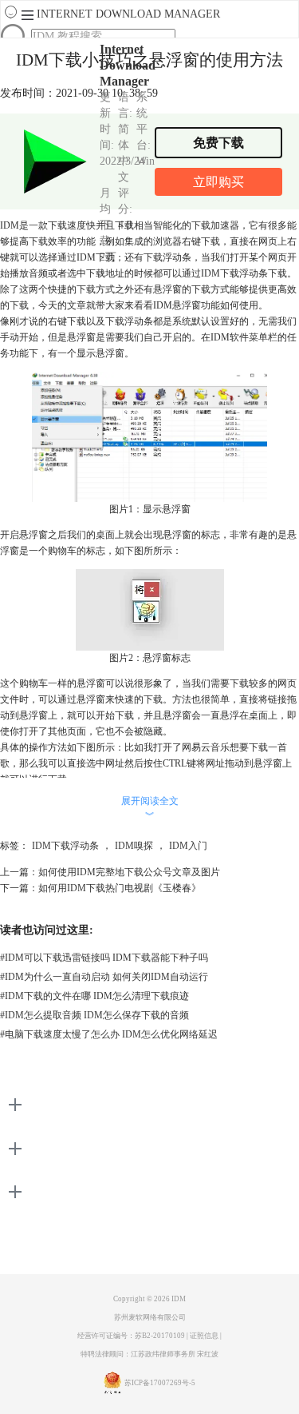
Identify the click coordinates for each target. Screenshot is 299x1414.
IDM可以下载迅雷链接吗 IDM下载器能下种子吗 (104, 957)
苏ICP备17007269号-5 (159, 1383)
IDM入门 (188, 845)
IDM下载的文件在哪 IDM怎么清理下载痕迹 (94, 996)
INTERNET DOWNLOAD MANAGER (128, 14)
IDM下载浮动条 (65, 845)
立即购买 (218, 182)
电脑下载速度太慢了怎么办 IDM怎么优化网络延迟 (109, 1034)
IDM (178, 1299)
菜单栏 (263, 337)
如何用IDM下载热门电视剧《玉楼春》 (119, 888)
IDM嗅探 (134, 845)
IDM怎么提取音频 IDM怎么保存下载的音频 (94, 1015)
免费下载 (218, 142)
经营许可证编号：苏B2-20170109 (131, 1336)
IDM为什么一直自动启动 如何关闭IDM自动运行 (104, 976)
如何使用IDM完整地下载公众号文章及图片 (129, 872)
